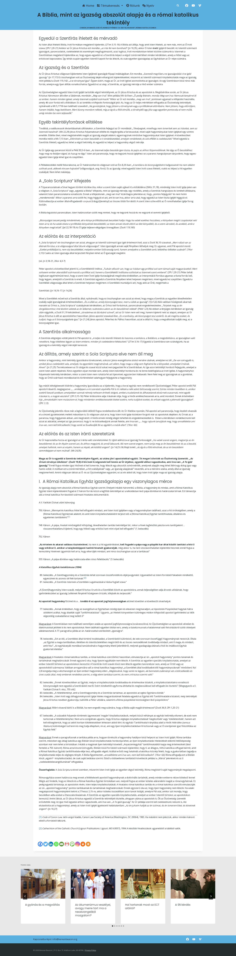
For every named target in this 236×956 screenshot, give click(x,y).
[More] (88, 844)
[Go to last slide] (25, 896)
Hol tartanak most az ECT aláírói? (142, 906)
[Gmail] (66, 844)
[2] (40, 828)
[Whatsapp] (56, 844)
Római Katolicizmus (146, 28)
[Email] (61, 844)
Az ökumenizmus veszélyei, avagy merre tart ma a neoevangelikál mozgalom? (93, 910)
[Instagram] (77, 844)
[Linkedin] (50, 844)
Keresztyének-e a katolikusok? (119, 28)
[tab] (112, 926)
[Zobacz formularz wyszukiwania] (177, 5)
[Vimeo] (200, 5)
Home (90, 5)
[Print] (82, 844)
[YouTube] (193, 5)
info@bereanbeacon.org (64, 939)
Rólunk (135, 5)
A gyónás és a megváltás (42, 905)
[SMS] (72, 844)
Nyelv (150, 5)
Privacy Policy (90, 950)
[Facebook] (187, 5)
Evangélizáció (94, 28)
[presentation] (43, 884)
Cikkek (83, 28)
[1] (40, 817)
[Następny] (211, 896)
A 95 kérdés (182, 905)
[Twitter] (45, 844)
